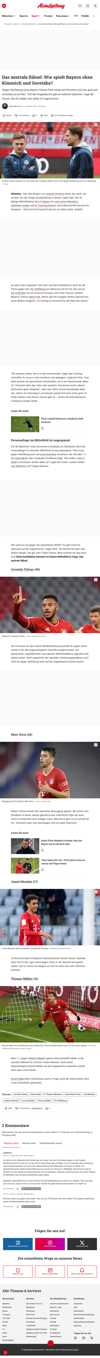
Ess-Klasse (30, 1322)
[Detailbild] (96, 125)
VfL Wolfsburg (38, 289)
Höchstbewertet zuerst (51, 1143)
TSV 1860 (6, 1318)
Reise (4, 1337)
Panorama (62, 15)
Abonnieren (54, 1311)
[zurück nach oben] (50, 1344)
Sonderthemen (55, 1337)
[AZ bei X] (91, 1338)
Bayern (24, 15)
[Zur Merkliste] (87, 6)
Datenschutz (79, 1311)
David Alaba (17, 1078)
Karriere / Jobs (56, 1307)
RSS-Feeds (30, 1315)
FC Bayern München (28, 24)
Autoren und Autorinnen (59, 1304)
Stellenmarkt (31, 1337)
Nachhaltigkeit (8, 1340)
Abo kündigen (79, 1318)
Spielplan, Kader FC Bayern (36, 1329)
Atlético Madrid (36, 1058)
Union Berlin (21, 458)
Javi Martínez (18, 466)
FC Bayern (44, 201)
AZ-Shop (53, 1329)
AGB (75, 1307)
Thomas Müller (22, 979)
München (7, 15)
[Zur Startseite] (51, 9)
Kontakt (53, 1322)
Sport (35, 15)
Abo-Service (54, 1315)
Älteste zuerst (29, 1143)
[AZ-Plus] (4, 6)
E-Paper (53, 1318)
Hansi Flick (34, 296)
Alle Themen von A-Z (34, 1304)
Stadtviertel (7, 1307)
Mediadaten (54, 1326)
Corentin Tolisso (22, 569)
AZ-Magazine (55, 1333)
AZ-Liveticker (18, 293)
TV (76, 15)
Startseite (8, 24)
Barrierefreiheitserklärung (84, 1315)
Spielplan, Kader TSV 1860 (36, 1333)
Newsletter (30, 1307)
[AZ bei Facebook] (75, 1338)
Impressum (78, 1304)
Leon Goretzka (48, 454)
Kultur (4, 1333)
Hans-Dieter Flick (72, 1094)
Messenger (30, 1311)
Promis (48, 15)
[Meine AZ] (95, 6)
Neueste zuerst (11, 1143)
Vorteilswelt (31, 1326)
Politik (85, 15)
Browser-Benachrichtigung (36, 1318)
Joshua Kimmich (55, 193)
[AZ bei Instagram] (83, 1338)
